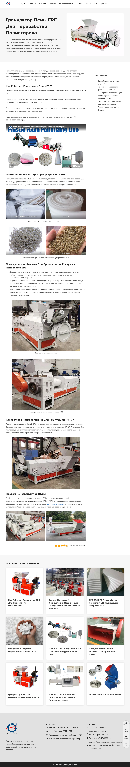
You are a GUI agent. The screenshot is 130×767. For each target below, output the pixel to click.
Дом (23, 4)
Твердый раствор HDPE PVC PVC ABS (64, 727)
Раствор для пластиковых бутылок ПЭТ (65, 735)
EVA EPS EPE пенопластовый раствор (64, 739)
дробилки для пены (55, 504)
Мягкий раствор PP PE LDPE (60, 731)
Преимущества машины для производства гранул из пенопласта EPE (110, 95)
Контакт (93, 4)
